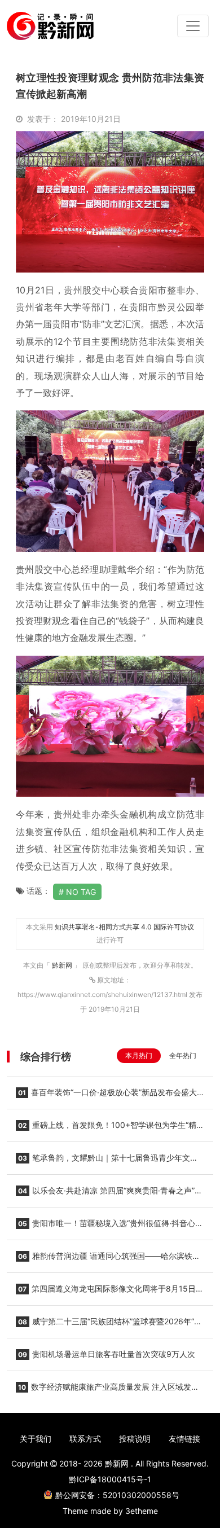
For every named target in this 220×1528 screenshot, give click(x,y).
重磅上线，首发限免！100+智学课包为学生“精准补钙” (110, 1128)
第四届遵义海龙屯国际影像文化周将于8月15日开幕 (110, 1292)
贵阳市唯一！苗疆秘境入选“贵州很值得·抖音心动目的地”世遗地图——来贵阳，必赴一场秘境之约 (109, 1226)
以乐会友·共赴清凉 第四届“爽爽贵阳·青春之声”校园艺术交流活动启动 (109, 1193)
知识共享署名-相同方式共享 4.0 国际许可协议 (124, 927)
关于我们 (35, 1438)
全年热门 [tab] (182, 1055)
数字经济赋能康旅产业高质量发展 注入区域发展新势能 (107, 1390)
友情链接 (184, 1438)
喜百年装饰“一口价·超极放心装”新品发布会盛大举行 (106, 1095)
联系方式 (85, 1438)
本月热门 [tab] (138, 1055)
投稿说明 (135, 1438)
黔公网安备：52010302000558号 (117, 1495)
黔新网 (63, 965)
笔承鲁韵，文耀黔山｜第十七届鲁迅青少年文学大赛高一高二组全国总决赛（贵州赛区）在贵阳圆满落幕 (107, 1161)
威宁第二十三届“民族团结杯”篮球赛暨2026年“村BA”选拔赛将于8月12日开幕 (109, 1324)
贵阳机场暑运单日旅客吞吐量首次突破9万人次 (106, 1354)
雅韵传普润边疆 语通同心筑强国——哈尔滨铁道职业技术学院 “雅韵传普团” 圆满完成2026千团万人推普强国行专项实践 (109, 1259)
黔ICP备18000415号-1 (110, 1479)
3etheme (141, 1511)
